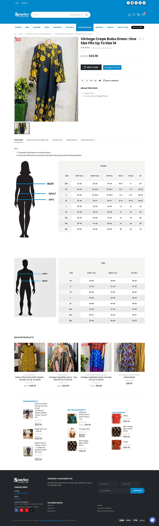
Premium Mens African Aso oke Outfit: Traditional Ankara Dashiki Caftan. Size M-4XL (41, 410)
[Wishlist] (133, 14)
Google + (95, 80)
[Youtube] (132, 3)
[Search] (86, 15)
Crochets (70, 27)
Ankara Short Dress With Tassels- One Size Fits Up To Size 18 (29, 378)
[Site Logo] (22, 15)
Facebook (82, 80)
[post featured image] (28, 414)
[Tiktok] (144, 3)
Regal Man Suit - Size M (41, 430)
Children (36, 27)
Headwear (57, 27)
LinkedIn (91, 80)
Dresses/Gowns (30, 375)
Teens (46, 27)
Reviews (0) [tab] (57, 140)
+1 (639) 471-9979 (20, 493)
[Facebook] (128, 3)
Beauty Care (123, 27)
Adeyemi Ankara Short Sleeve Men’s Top (84, 415)
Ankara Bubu (129, 377)
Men (27, 27)
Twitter (87, 80)
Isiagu (125, 415)
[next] (143, 39)
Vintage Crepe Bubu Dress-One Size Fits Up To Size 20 (96, 378)
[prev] (139, 39)
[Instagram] (136, 3)
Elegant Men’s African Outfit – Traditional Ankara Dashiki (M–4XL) (40, 447)
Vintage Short (84, 429)
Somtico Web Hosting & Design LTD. (53, 520)
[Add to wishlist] (41, 346)
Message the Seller (112, 67)
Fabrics (110, 27)
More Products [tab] (88, 140)
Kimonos (99, 27)
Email (100, 80)
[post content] (29, 357)
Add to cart (92, 67)
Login (17, 3)
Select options (131, 369)
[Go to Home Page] (15, 34)
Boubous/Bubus (84, 27)
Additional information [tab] (38, 140)
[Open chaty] (152, 520)
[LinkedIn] (140, 3)
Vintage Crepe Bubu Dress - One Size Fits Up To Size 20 (63, 378)
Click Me (17, 499)
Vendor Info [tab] (71, 140)
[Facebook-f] (16, 510)
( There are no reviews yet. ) (101, 48)
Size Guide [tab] (18, 140)
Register (25, 3)
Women (18, 27)
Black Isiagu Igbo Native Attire (83, 443)
